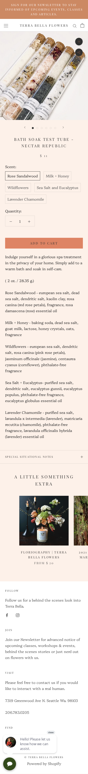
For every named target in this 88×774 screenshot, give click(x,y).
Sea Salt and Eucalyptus (57, 187)
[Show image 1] (33, 128)
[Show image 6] (55, 128)
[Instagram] (17, 614)
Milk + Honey (57, 175)
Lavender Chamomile (25, 199)
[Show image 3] (42, 128)
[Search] (75, 25)
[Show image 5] (51, 128)
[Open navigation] (6, 25)
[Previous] (24, 127)
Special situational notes (29, 456)
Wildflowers (18, 187)
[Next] (63, 127)
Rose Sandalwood (22, 175)
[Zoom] (79, 41)
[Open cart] (82, 25)
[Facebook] (7, 614)
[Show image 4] (46, 128)
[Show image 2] (37, 128)
